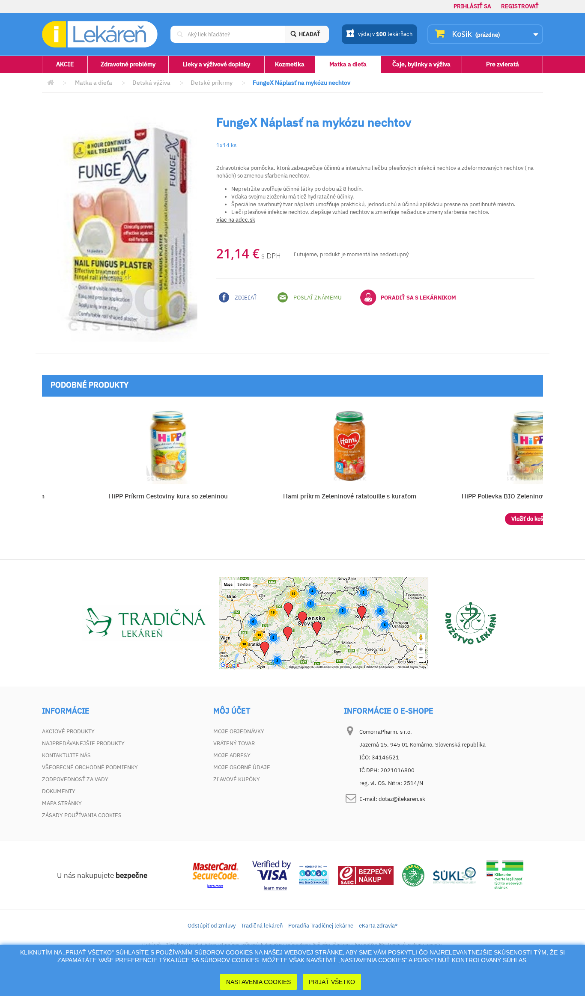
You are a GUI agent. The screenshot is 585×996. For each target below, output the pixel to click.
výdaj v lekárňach (385, 34)
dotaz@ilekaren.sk (402, 799)
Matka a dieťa (348, 64)
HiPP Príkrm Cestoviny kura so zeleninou (168, 496)
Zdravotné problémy (128, 64)
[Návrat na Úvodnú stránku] (50, 82)
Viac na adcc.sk (235, 219)
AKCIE (65, 64)
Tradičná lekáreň (262, 925)
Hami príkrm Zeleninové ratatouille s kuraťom (349, 496)
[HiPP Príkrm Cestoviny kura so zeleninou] (168, 445)
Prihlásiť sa (472, 6)
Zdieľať (245, 297)
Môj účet (231, 711)
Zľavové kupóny (236, 779)
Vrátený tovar (234, 743)
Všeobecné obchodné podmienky (90, 767)
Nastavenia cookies (258, 981)
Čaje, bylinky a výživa (421, 64)
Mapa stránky (62, 803)
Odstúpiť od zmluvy (212, 925)
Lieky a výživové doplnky (216, 64)
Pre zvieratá (502, 64)
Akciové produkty (68, 731)
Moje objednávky (238, 731)
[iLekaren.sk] (100, 34)
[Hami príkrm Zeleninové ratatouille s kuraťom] (350, 445)
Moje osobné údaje (241, 767)
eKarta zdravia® (378, 925)
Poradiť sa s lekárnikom (418, 297)
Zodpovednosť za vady (75, 779)
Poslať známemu (317, 297)
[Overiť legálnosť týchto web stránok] (504, 874)
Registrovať (520, 6)
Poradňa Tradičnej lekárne (320, 925)
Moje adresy (232, 755)
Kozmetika (289, 64)
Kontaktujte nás (66, 755)
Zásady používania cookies (82, 815)
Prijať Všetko (332, 981)
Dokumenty (58, 791)
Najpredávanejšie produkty (83, 743)
